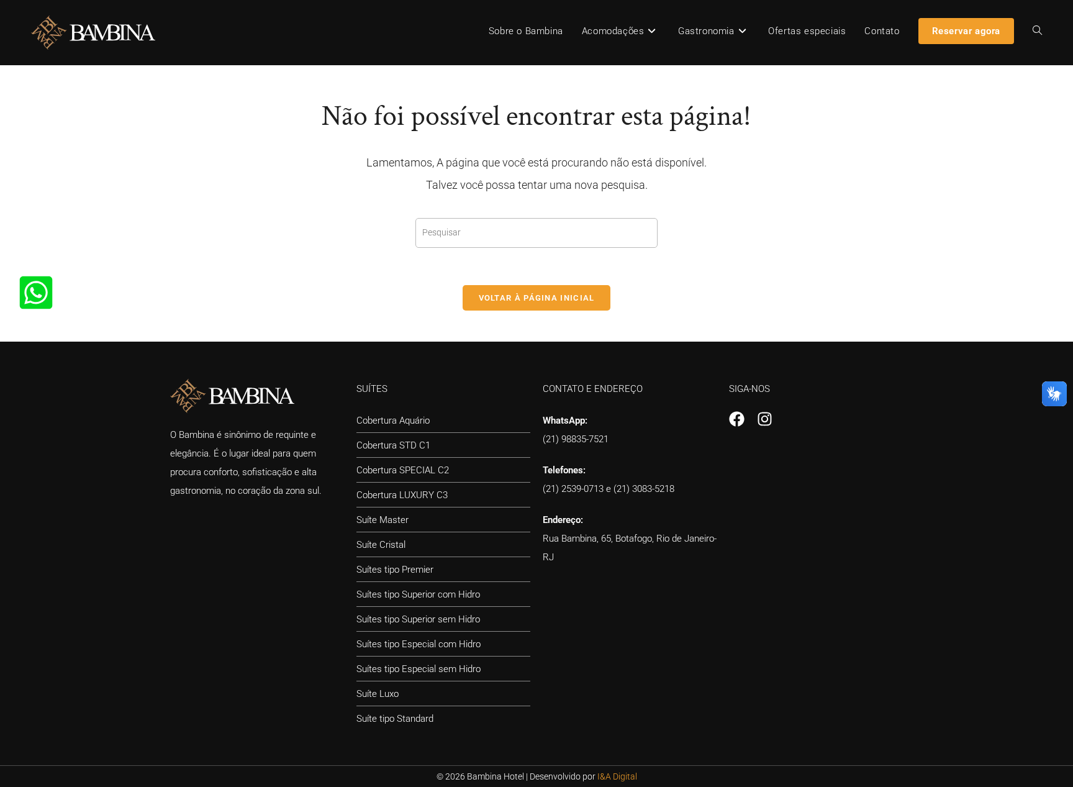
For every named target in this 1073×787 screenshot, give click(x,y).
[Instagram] (764, 419)
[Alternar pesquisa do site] (1037, 31)
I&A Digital (617, 776)
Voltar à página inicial (537, 298)
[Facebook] (737, 419)
